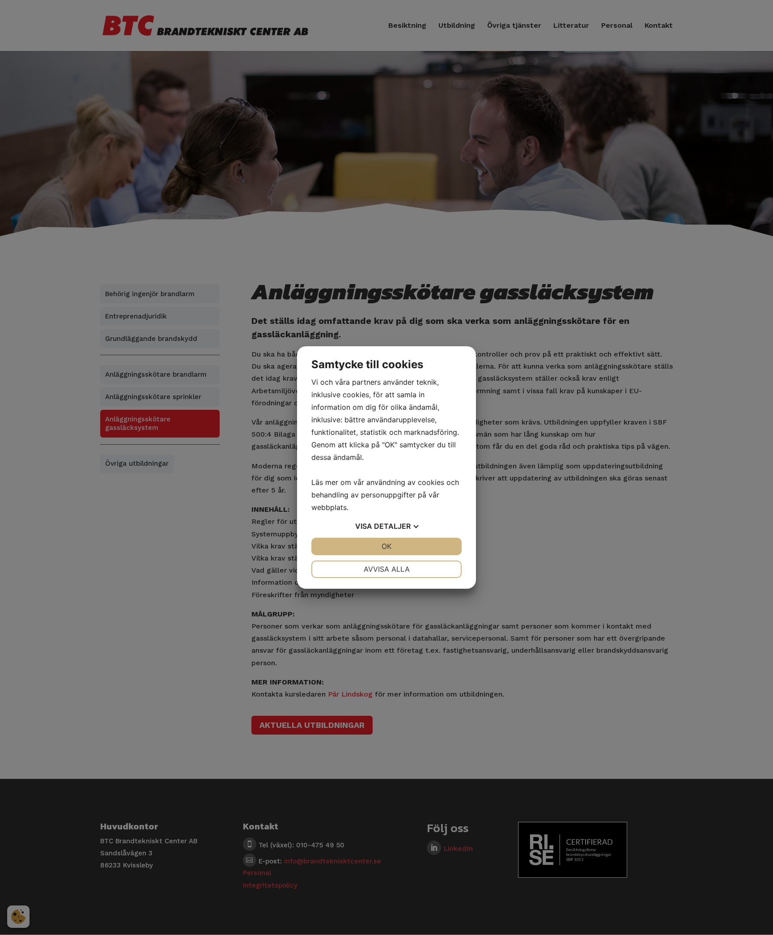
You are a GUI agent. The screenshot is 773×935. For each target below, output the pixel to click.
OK (386, 546)
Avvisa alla (387, 569)
